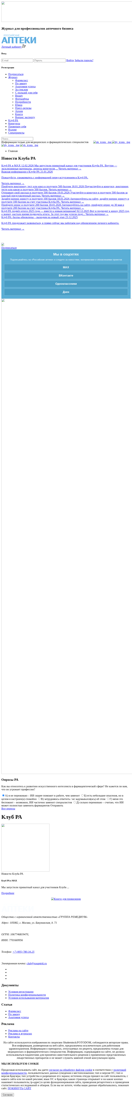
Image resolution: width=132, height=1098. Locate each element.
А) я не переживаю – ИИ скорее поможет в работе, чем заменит (42, 795)
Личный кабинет (11, 46)
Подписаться (15, 74)
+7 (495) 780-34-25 (23, 951)
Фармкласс (21, 80)
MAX (66, 267)
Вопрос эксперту (25, 117)
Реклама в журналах (20, 1033)
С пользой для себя (26, 92)
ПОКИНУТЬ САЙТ (19, 1088)
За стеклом (21, 89)
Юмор (18, 105)
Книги (19, 114)
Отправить (56, 805)
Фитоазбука (22, 98)
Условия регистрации (21, 991)
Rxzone (12, 129)
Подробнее (7, 893)
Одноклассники (66, 283)
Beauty (19, 95)
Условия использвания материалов (28, 997)
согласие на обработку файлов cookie (70, 1069)
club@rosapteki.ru (37, 963)
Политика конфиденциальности (27, 994)
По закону (21, 83)
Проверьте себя (17, 126)
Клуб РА (13, 120)
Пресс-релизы (23, 108)
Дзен (66, 292)
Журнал (12, 77)
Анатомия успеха (25, 86)
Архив (19, 111)
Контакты (14, 1036)
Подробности (23, 101)
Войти (70, 60)
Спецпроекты (16, 132)
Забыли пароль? (84, 60)
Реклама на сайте (18, 1030)
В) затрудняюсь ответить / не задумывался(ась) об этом (73, 799)
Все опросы (8, 808)
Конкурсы (14, 123)
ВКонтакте (66, 275)
